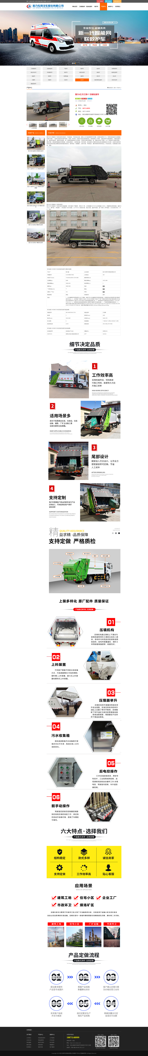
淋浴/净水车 (33, 72)
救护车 (96, 6)
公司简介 (29, 1037)
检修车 (33, 76)
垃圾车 (82, 79)
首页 (115, 87)
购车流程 (29, 1044)
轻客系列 (40, 1044)
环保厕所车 (49, 72)
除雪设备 (66, 76)
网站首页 (74, 6)
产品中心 (103, 6)
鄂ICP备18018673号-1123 (77, 1047)
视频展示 (52, 1044)
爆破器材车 (33, 83)
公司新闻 (52, 1037)
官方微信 (109, 1)
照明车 (49, 76)
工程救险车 (82, 6)
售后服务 (29, 1042)
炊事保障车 (114, 68)
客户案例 (52, 1047)
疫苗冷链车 (82, 72)
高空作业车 (114, 79)
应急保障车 (41, 1040)
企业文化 (29, 1040)
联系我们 (117, 6)
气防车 (66, 68)
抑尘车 (114, 76)
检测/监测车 (114, 72)
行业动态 (52, 1040)
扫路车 (49, 79)
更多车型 (40, 1047)
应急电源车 (89, 6)
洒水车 (98, 76)
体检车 (98, 72)
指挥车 (82, 68)
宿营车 (98, 68)
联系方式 (118, 1)
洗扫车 (66, 79)
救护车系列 (41, 1042)
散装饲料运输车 (98, 79)
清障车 (82, 76)
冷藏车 (33, 79)
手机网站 (101, 1)
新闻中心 (110, 6)
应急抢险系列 (41, 1037)
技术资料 (52, 1042)
